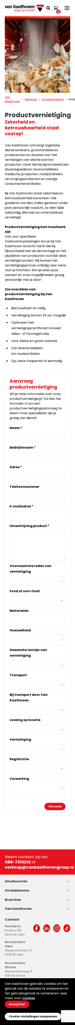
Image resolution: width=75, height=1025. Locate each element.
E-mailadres (21, 506)
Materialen (19, 610)
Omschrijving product (30, 526)
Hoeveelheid (20, 630)
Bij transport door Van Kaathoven (29, 697)
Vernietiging (20, 739)
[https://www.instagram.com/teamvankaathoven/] (56, 928)
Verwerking (19, 778)
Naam (16, 428)
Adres (16, 467)
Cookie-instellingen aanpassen (33, 1016)
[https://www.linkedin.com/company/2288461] (46, 928)
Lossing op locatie (25, 720)
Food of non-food (25, 591)
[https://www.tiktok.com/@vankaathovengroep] (66, 928)
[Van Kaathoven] (25, 8)
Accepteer (17, 1004)
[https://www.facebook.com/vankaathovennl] (36, 928)
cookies (28, 998)
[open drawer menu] (67, 8)
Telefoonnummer (24, 486)
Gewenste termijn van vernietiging (28, 653)
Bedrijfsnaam (23, 447)
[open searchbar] (48, 8)
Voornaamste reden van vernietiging (30, 569)
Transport (18, 675)
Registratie (19, 759)
